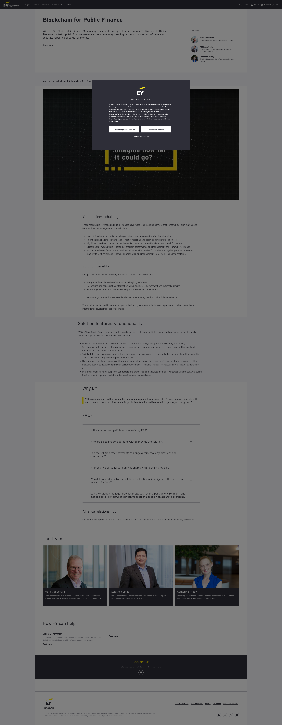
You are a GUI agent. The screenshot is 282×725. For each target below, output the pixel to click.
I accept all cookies (156, 129)
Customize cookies (141, 136)
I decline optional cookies (124, 129)
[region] (141, 115)
